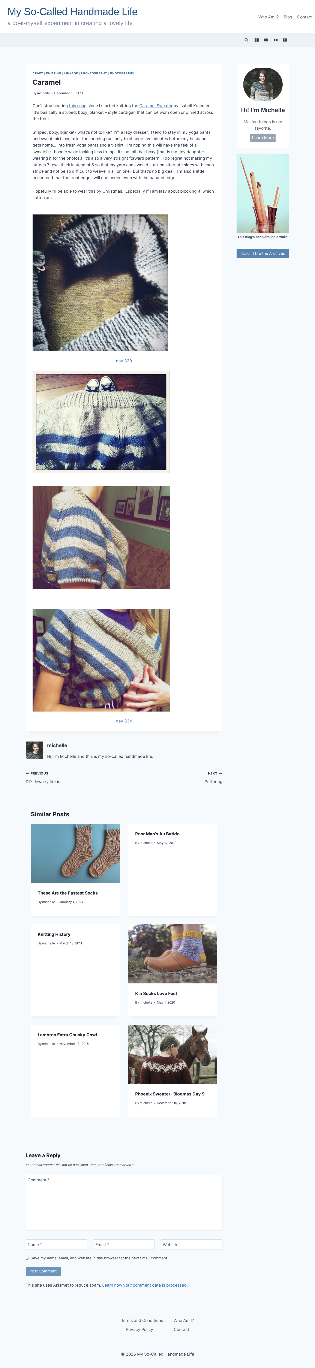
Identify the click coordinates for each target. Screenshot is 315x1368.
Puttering (213, 777)
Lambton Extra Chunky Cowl (67, 1034)
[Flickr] (276, 40)
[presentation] (75, 853)
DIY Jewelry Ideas (43, 777)
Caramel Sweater (155, 105)
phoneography (94, 73)
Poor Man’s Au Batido (157, 833)
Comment (39, 1179)
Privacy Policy (139, 1329)
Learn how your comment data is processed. (145, 1285)
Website (170, 1244)
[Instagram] (256, 40)
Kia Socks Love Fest (156, 993)
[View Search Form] (246, 40)
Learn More (263, 137)
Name (35, 1244)
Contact (305, 17)
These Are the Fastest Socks (68, 893)
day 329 (124, 360)
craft (38, 73)
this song (78, 105)
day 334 (124, 721)
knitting (53, 73)
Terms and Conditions (142, 1320)
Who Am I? (268, 17)
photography (122, 73)
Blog (288, 17)
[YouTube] (266, 40)
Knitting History (54, 934)
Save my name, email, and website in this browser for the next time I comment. (99, 1258)
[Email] (285, 40)
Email (102, 1244)
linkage (71, 73)
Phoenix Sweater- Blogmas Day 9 (170, 1094)
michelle (43, 93)
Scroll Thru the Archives (263, 253)
